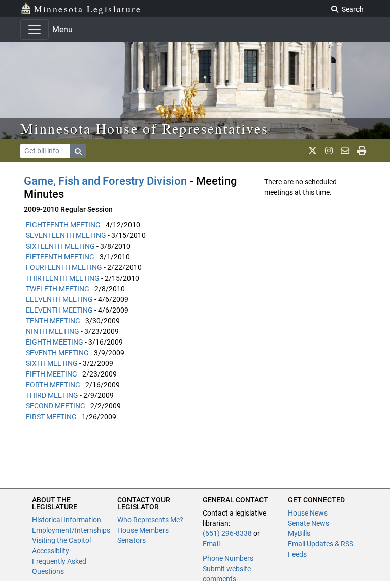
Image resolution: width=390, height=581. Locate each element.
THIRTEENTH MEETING (63, 278)
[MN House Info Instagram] (329, 150)
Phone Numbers (228, 558)
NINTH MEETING (52, 331)
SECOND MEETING (55, 406)
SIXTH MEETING (52, 363)
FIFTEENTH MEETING (60, 257)
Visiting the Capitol (61, 540)
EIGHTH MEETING (54, 342)
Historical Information (66, 520)
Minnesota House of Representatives (144, 128)
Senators (131, 540)
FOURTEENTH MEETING (64, 267)
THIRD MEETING (52, 395)
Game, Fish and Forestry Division (105, 181)
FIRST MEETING (51, 417)
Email (211, 544)
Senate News (308, 523)
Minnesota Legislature (87, 9)
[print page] (361, 150)
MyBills (299, 533)
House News (308, 513)
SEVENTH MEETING (57, 353)
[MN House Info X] (312, 150)
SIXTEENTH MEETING (60, 246)
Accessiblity (50, 550)
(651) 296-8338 (227, 533)
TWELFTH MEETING (57, 289)
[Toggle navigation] (34, 29)
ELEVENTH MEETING (59, 299)
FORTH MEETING (53, 385)
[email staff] (345, 150)
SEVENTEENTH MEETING (66, 235)
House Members (143, 530)
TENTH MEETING (53, 321)
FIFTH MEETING (51, 374)
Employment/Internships (71, 530)
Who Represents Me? (150, 520)
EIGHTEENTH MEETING (63, 225)
